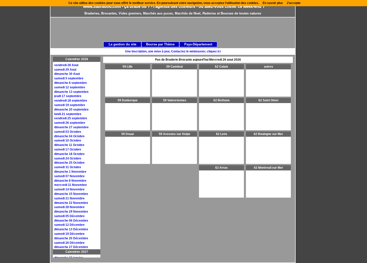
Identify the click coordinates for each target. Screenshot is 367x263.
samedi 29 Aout (65, 69)
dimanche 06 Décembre (71, 220)
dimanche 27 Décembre (71, 247)
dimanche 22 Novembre (71, 203)
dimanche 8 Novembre (70, 180)
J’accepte (294, 3)
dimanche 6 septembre (70, 83)
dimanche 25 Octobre (69, 162)
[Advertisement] (178, 29)
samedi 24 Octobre (67, 158)
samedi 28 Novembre (69, 207)
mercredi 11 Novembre (70, 185)
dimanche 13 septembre (71, 92)
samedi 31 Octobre (67, 167)
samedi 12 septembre (69, 87)
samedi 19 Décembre (69, 234)
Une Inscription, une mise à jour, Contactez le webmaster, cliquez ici (173, 51)
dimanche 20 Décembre (71, 238)
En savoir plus (273, 3)
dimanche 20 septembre (71, 109)
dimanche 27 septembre (71, 127)
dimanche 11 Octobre (69, 145)
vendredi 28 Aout (66, 65)
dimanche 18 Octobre (69, 154)
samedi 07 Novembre (69, 176)
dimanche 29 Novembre (71, 211)
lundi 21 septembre (67, 114)
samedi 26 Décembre (69, 243)
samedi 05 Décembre (69, 216)
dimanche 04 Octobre (69, 136)
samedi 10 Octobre (67, 140)
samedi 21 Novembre (69, 198)
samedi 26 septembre (69, 123)
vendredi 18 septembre (70, 100)
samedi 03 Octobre (67, 131)
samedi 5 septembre (68, 78)
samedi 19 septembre (69, 105)
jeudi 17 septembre (67, 96)
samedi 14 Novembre (69, 189)
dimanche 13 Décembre (71, 229)
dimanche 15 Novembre (71, 194)
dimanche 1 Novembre (70, 171)
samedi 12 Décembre (69, 225)
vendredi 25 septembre (70, 118)
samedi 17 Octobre (67, 149)
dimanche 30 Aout (67, 74)
